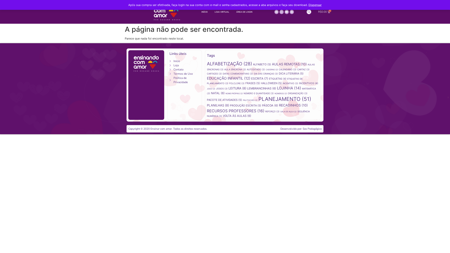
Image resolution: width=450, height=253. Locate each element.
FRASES (252, 83)
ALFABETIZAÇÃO (229, 63)
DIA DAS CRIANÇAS (266, 73)
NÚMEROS (281, 93)
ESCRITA (259, 78)
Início (204, 12)
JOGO (211, 89)
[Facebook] (276, 12)
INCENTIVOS (308, 83)
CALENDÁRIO (287, 69)
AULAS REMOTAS (289, 64)
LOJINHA (289, 88)
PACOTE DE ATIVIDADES (224, 100)
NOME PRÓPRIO (234, 93)
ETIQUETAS (277, 78)
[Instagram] (281, 12)
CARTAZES (214, 73)
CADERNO (272, 70)
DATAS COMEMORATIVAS (238, 73)
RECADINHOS (293, 105)
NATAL (218, 93)
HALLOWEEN (271, 83)
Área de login (244, 12)
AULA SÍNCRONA (235, 69)
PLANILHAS (218, 105)
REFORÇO (272, 111)
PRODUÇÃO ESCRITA (245, 105)
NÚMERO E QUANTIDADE (259, 93)
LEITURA (237, 88)
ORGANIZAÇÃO (297, 93)
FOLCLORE (237, 83)
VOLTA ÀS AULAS (237, 116)
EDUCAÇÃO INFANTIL (228, 78)
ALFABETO (262, 64)
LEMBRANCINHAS (261, 88)
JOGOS (222, 88)
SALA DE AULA (288, 112)
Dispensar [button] (315, 5)
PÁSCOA (270, 105)
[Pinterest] (292, 12)
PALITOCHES (250, 100)
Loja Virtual (222, 12)
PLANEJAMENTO (284, 99)
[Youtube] (287, 12)
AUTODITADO (256, 69)
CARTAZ (303, 69)
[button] (309, 11)
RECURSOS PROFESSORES (235, 111)
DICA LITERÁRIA (291, 73)
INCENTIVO (290, 83)
